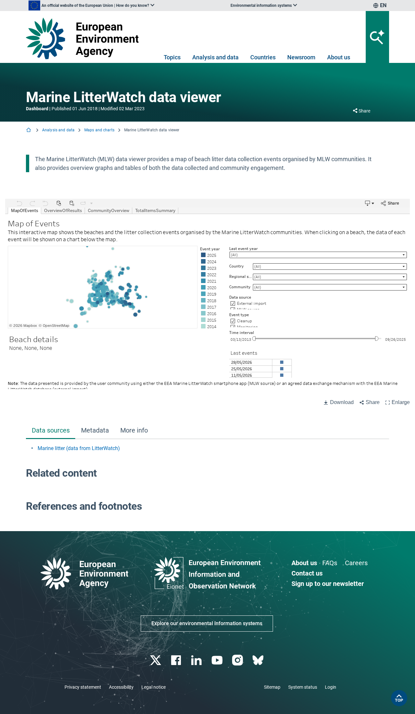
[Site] (85, 38)
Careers (356, 563)
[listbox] (91, 5)
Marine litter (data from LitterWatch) (79, 448)
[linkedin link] (197, 660)
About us (338, 57)
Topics (172, 57)
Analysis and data (215, 57)
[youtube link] (217, 660)
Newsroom (301, 57)
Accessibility (121, 687)
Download (342, 402)
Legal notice (153, 687)
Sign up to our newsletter (327, 584)
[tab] (50, 431)
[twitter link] (156, 660)
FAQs (329, 563)
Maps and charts (99, 130)
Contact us (307, 573)
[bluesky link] (258, 660)
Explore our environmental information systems (206, 623)
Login (330, 687)
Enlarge (401, 402)
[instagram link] (238, 660)
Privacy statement (83, 687)
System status (302, 687)
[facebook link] (177, 660)
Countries (263, 57)
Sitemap (272, 687)
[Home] (29, 130)
